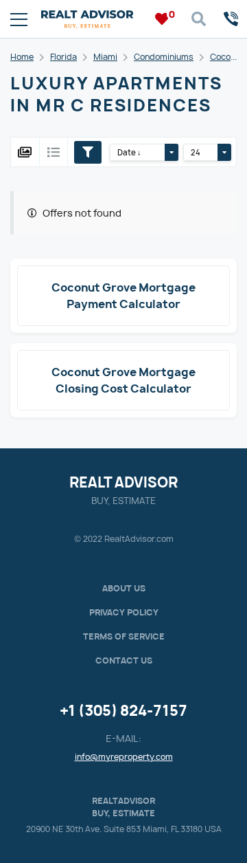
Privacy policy (123, 612)
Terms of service (124, 636)
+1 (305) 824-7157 (123, 711)
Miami (105, 57)
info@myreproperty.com (124, 757)
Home (22, 57)
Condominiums (163, 57)
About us (123, 588)
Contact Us (123, 660)
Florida (63, 57)
